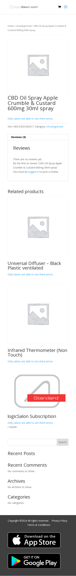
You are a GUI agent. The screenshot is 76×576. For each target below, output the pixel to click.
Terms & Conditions (38, 525)
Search (62, 442)
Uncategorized (23, 25)
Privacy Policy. (60, 520)
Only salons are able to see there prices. (30, 118)
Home (11, 25)
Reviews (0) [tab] (18, 137)
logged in (33, 171)
